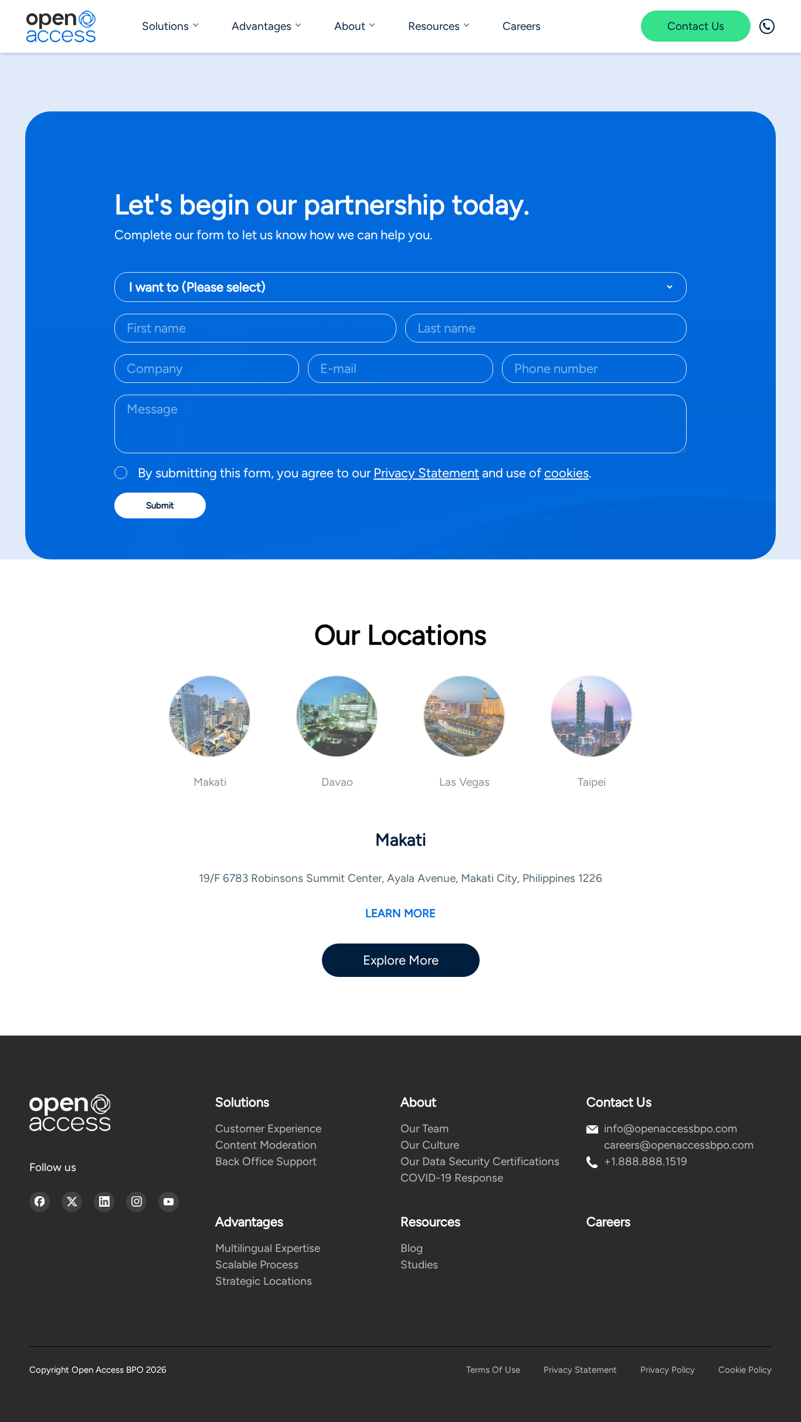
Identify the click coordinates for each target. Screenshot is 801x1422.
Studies (419, 1264)
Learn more (400, 913)
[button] (210, 732)
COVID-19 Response (451, 1178)
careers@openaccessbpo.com (679, 1145)
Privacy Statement (426, 473)
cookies (566, 473)
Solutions (165, 26)
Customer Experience (268, 1128)
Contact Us (695, 26)
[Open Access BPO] (69, 1112)
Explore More (401, 960)
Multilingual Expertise (267, 1248)
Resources (434, 26)
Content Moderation (266, 1145)
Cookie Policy (745, 1370)
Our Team (424, 1128)
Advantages (261, 26)
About (349, 26)
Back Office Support (266, 1161)
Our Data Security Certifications (479, 1161)
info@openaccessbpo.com (670, 1128)
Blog (411, 1248)
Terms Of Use (493, 1370)
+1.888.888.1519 (645, 1161)
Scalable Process (256, 1264)
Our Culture (429, 1145)
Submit (160, 505)
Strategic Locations (263, 1281)
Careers (522, 26)
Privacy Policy (667, 1370)
